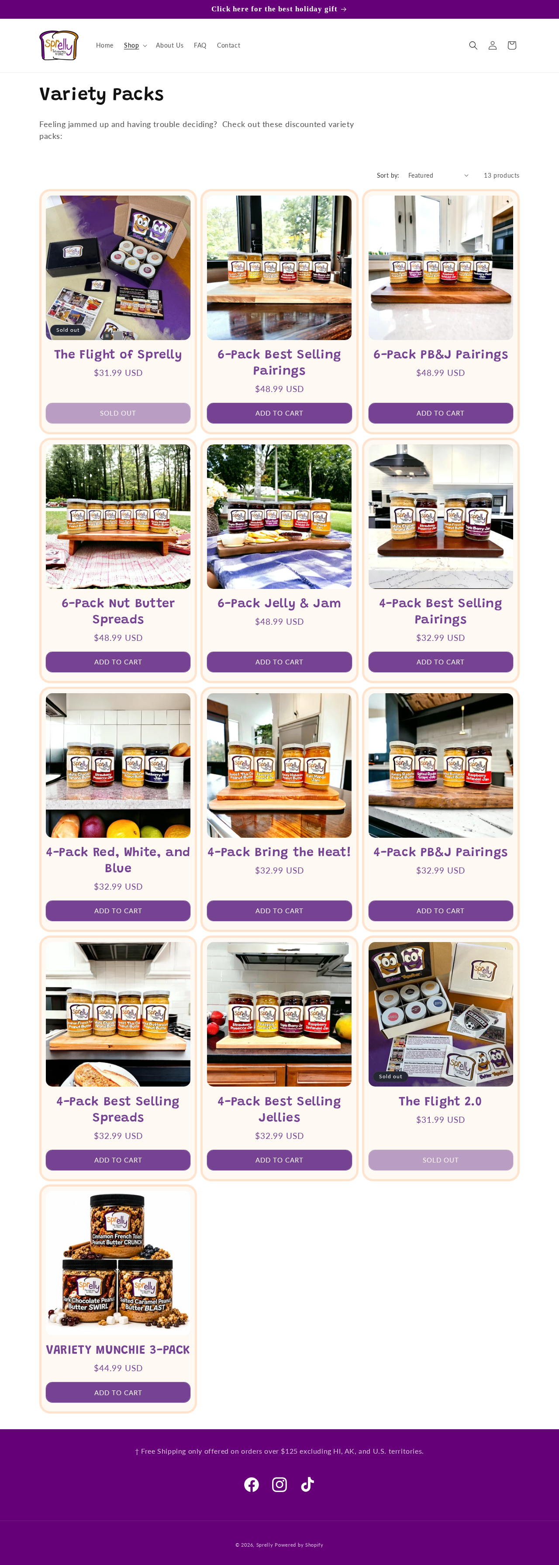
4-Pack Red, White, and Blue (118, 861)
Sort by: (388, 175)
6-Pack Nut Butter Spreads (118, 612)
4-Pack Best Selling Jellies (279, 1110)
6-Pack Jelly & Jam (279, 604)
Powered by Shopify (299, 1545)
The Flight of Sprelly (118, 355)
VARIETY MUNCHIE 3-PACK (118, 1351)
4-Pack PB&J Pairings (440, 853)
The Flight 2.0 (441, 1102)
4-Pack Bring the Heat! (279, 853)
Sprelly (264, 1545)
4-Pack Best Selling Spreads (118, 1110)
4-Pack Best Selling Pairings (441, 612)
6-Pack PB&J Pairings (440, 355)
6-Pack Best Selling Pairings (279, 363)
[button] (135, 45)
